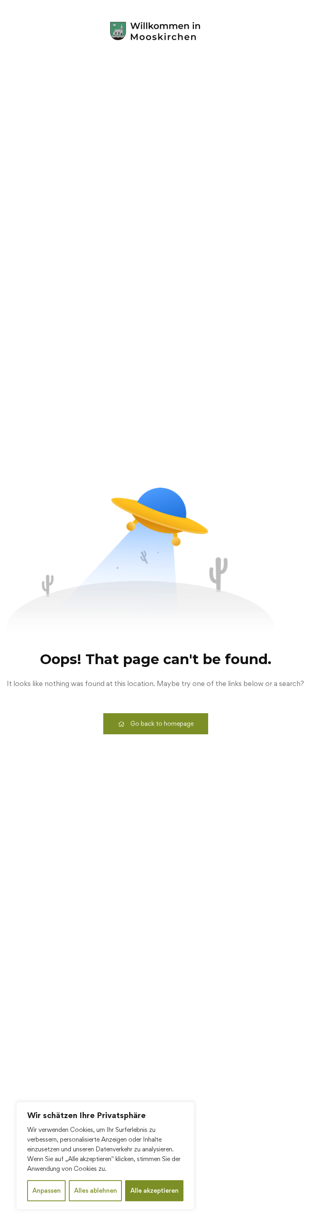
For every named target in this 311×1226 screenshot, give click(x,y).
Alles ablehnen (95, 1190)
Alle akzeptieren (154, 1190)
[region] (105, 1156)
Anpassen (46, 1190)
